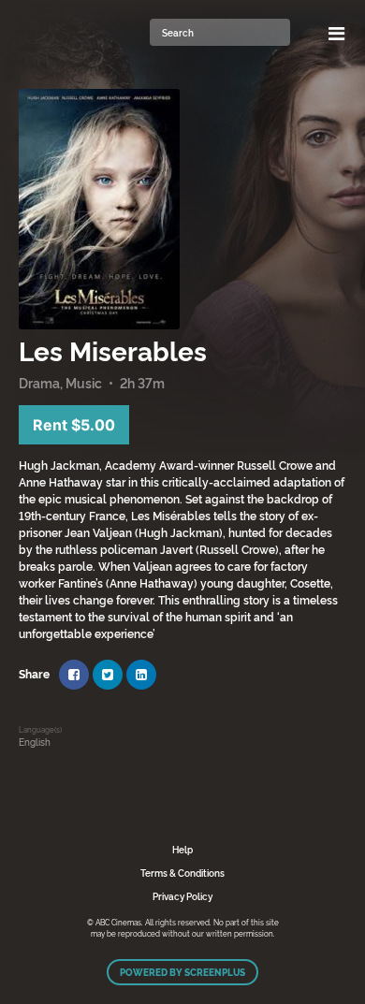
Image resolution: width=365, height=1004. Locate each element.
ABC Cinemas (79, 33)
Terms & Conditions (182, 872)
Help (182, 849)
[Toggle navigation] (336, 33)
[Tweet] (108, 675)
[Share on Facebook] (74, 675)
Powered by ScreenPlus (182, 972)
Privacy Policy (182, 896)
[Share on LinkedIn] (141, 675)
